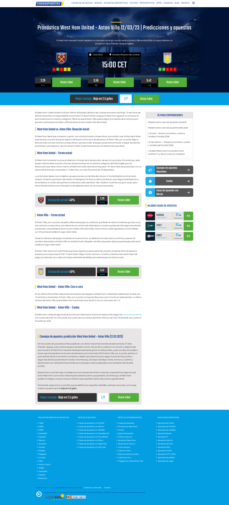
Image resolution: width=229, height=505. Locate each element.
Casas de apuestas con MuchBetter (93, 437)
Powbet (42, 447)
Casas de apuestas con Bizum (90, 440)
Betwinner (43, 478)
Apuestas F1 (163, 437)
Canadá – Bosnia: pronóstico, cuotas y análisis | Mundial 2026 (166, 135)
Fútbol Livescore (125, 437)
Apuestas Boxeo (164, 433)
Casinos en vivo (124, 458)
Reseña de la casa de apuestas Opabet (167, 122)
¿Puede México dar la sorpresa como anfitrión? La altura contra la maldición (166, 152)
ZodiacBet (43, 433)
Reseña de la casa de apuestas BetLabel (168, 128)
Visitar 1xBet (146, 98)
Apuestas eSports (165, 440)
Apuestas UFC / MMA (166, 454)
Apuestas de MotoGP (166, 427)
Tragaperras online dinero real (130, 461)
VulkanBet (43, 471)
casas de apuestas (132, 315)
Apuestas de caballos (167, 430)
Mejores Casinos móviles (128, 454)
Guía (176, 3)
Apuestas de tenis (165, 444)
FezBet (41, 468)
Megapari (42, 454)
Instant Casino (45, 464)
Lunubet (42, 458)
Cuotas (133, 3)
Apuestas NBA (164, 447)
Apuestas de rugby (165, 461)
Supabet (42, 437)
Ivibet (41, 461)
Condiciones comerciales (92, 488)
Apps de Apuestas (125, 433)
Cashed (42, 475)
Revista (185, 3)
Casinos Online (124, 451)
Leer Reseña (161, 218)
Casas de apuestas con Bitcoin (91, 427)
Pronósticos (147, 3)
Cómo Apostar (124, 447)
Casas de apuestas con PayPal (91, 423)
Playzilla (42, 451)
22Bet (41, 427)
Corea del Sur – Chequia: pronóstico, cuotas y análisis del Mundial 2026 (169, 143)
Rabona (42, 440)
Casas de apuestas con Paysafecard (93, 433)
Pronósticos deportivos (127, 427)
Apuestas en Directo (126, 444)
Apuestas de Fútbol (166, 423)
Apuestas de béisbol (166, 458)
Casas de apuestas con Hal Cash (92, 447)
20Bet (41, 430)
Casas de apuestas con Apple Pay (92, 444)
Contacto (107, 488)
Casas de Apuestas (82, 3)
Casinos (168, 3)
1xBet (41, 423)
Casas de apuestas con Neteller (91, 430)
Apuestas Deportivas (116, 3)
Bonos (98, 3)
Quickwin (42, 444)
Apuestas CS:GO (165, 451)
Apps (159, 3)
